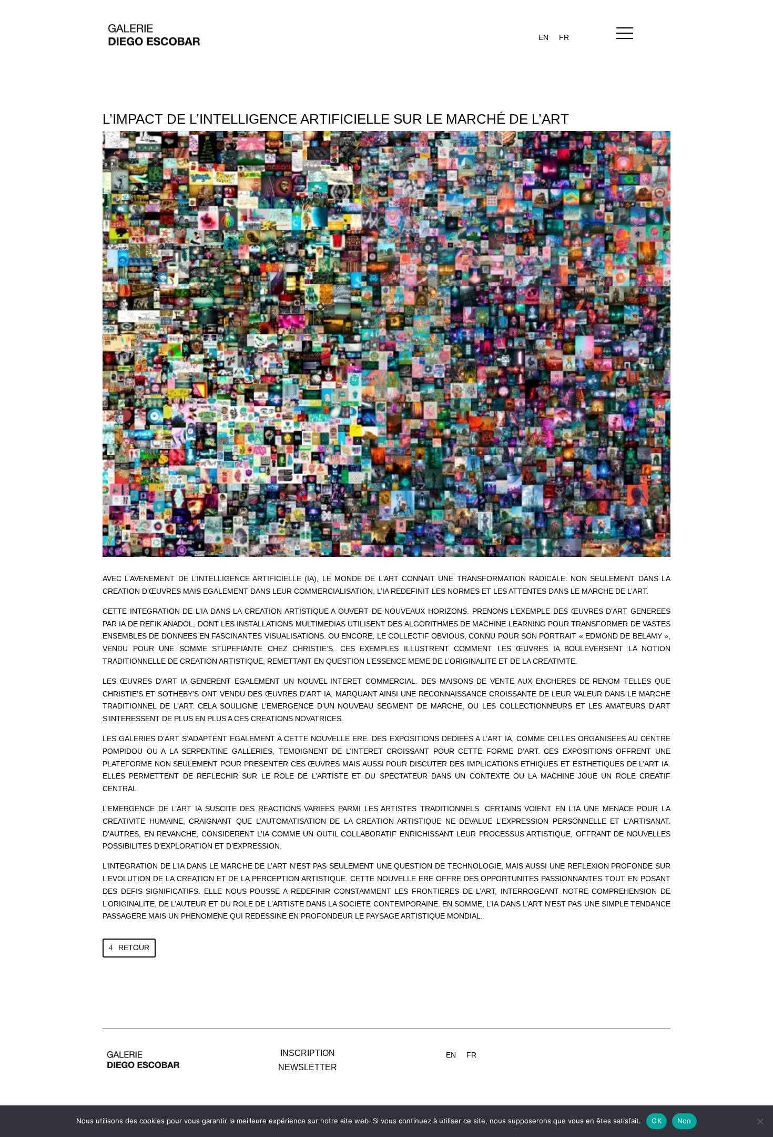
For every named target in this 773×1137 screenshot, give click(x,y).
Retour (133, 947)
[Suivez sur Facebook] (560, 1051)
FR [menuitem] (564, 37)
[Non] (760, 1121)
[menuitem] (543, 37)
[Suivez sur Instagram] (581, 1051)
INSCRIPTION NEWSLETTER (307, 1060)
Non (684, 1120)
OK (657, 1120)
